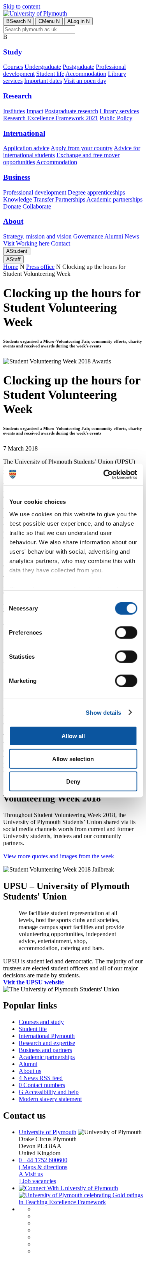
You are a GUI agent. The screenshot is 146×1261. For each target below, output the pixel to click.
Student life (50, 73)
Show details (103, 712)
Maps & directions (43, 1167)
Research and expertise (47, 1043)
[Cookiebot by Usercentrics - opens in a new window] (104, 474)
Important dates (43, 80)
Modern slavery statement (50, 1099)
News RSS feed (41, 1078)
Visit (8, 243)
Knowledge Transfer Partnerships (44, 199)
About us (30, 1071)
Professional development (34, 192)
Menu (49, 21)
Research (17, 96)
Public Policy (116, 118)
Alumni (113, 236)
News (132, 236)
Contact (60, 243)
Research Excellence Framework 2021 (50, 118)
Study (12, 52)
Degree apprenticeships (96, 192)
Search (18, 21)
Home (10, 266)
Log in (78, 21)
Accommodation (85, 73)
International (24, 133)
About (13, 221)
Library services (119, 111)
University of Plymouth (47, 1132)
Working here (32, 243)
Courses (13, 66)
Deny (73, 781)
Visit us (31, 1174)
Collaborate (37, 206)
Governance (88, 236)
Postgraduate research (71, 111)
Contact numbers (42, 1085)
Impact (34, 111)
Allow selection (73, 758)
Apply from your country (82, 148)
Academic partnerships (114, 199)
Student (16, 251)
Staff (13, 259)
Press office (40, 266)
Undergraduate (43, 66)
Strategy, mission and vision (37, 236)
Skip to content (21, 6)
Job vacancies (37, 1181)
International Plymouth (47, 1036)
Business (16, 177)
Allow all (73, 736)
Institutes (14, 111)
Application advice (26, 148)
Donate (12, 206)
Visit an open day (84, 80)
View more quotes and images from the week (58, 856)
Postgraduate (78, 66)
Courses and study (41, 1022)
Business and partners (45, 1050)
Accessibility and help (49, 1092)
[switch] (126, 632)
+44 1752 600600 (43, 1160)
